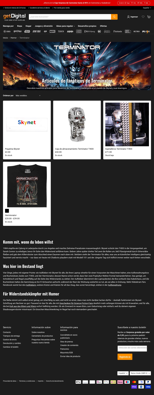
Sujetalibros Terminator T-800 (118, 149)
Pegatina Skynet (12, 149)
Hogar (28, 26)
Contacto (7, 332)
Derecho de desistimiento (55, 381)
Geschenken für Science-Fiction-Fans (76, 303)
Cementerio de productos (42, 336)
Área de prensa (66, 342)
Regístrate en (124, 356)
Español (146, 8)
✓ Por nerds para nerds (61, 8)
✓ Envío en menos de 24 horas (14, 8)
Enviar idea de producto (70, 356)
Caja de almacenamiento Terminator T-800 (74, 149)
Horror (14, 38)
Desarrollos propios (87, 26)
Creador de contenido (69, 345)
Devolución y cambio (12, 343)
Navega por (8, 26)
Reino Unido (139, 373)
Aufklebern (31, 285)
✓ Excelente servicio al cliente (39, 8)
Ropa (19, 26)
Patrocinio (64, 349)
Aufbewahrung (114, 285)
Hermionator (11, 215)
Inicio (5, 38)
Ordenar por (8, 96)
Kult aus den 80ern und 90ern (23, 306)
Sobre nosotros (38, 332)
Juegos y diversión (44, 26)
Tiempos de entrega (11, 336)
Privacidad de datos (9, 381)
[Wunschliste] (143, 17)
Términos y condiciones (27, 381)
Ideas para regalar (64, 26)
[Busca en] (114, 17)
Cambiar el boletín (10, 347)
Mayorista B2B (66, 352)
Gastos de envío (10, 339)
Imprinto (40, 381)
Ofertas (103, 26)
